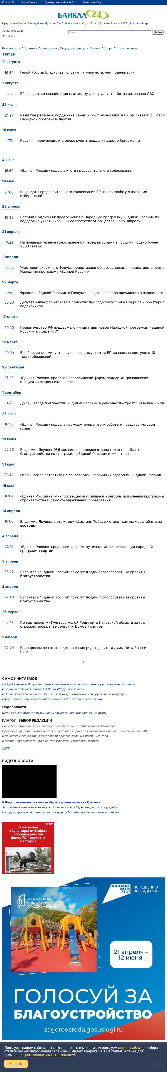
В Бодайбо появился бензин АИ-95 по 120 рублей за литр (43, 689)
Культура (81, 48)
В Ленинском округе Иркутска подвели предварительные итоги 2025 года (55, 736)
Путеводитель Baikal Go (59, 2)
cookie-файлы (129, 1048)
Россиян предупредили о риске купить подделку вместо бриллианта (80, 140)
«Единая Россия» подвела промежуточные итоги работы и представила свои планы (87, 426)
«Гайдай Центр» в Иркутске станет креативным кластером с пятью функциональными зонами (68, 684)
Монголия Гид (92, 2)
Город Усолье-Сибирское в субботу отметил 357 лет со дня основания (52, 699)
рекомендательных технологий (50, 1055)
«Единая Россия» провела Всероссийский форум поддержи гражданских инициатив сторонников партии (84, 380)
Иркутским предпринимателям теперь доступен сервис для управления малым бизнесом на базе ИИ (74, 731)
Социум (66, 48)
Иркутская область (14, 23)
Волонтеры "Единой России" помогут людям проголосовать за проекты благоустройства (82, 574)
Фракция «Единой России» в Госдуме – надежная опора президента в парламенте (91, 293)
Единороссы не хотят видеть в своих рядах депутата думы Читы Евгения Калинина (84, 649)
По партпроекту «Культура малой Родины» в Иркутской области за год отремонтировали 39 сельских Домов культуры (82, 624)
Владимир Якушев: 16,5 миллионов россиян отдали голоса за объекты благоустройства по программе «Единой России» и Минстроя (81, 451)
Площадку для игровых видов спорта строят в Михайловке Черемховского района (60, 812)
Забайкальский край (71, 23)
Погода (10, 36)
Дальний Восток (109, 23)
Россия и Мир (139, 23)
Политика (30, 48)
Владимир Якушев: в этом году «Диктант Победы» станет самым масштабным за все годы (91, 523)
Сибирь (92, 23)
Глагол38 (8, 2)
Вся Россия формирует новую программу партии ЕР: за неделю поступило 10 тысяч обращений (87, 354)
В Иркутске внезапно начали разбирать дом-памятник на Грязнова (51, 802)
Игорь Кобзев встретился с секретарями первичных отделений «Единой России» (91, 475)
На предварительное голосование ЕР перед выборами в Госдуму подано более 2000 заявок (89, 244)
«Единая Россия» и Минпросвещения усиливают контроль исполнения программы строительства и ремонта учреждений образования (92, 498)
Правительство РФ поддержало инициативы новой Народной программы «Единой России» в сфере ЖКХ (92, 329)
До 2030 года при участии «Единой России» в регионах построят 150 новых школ (92, 403)
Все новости (11, 48)
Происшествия (126, 48)
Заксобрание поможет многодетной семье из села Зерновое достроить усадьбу (59, 807)
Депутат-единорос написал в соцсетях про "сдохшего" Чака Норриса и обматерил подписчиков (92, 304)
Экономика (48, 48)
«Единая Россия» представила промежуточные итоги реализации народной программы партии (86, 548)
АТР (124, 23)
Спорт (108, 48)
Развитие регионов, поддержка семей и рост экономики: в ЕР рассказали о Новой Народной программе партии (92, 117)
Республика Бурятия (42, 23)
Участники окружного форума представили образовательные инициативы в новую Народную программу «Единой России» (92, 269)
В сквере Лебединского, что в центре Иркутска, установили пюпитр (50, 741)
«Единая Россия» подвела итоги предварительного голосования (76, 170)
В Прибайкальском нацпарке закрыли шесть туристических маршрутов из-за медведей (64, 694)
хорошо (16, 1063)
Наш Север (29, 2)
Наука (95, 48)
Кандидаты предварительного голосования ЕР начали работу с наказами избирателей (83, 194)
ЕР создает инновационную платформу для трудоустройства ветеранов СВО (87, 93)
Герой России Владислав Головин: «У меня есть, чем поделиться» (77, 72)
